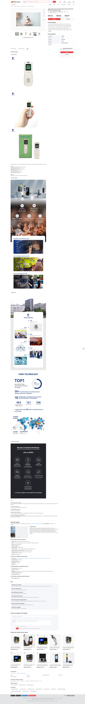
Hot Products (24, 698)
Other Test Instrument (14, 684)
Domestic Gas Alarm (13, 676)
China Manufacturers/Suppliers (35, 698)
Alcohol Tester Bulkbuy (33, 691)
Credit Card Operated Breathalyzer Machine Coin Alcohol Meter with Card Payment (16, 648)
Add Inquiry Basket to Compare (28, 37)
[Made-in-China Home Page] (15, 2)
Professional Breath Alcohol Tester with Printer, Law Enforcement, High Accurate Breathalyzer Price (42, 665)
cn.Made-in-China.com (51, 699)
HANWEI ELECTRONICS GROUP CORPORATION (56, 11)
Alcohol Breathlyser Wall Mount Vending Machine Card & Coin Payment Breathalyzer (29, 665)
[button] (51, 1)
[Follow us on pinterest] (72, 695)
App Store (13, 695)
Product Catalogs (23, 673)
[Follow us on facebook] (67, 695)
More (11, 692)
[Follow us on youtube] (71, 695)
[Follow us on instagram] (70, 695)
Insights (61, 698)
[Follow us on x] (68, 695)
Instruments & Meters (16, 6)
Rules (74, 4)
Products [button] (24, 1)
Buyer (54, 4)
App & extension (63, 4)
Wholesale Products (42, 698)
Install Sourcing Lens (33, 695)
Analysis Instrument (23, 6)
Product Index (57, 698)
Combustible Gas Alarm (26, 558)
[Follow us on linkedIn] (73, 695)
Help (58, 4)
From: (14, 616)
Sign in (73, 2)
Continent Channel (53, 698)
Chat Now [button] (68, 19)
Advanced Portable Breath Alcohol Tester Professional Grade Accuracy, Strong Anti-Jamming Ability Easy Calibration (55, 665)
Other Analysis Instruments (30, 6)
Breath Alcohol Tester (34, 558)
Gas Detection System (46, 558)
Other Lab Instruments (30, 684)
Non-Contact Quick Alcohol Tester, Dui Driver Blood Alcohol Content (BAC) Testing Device (55, 648)
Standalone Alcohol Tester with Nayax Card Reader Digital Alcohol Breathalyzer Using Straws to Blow (42, 648)
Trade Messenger (24, 695)
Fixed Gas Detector (40, 558)
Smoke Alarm (28, 676)
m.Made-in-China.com (44, 699)
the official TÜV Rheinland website (36, 523)
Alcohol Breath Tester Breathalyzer (16, 691)
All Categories (14, 4)
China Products (29, 698)
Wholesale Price (48, 698)
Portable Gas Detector (20, 558)
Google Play (18, 695)
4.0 (64, 49)
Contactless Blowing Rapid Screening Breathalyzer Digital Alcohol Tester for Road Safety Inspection (68, 665)
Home (11, 6)
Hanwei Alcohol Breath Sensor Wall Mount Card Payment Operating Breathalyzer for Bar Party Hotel (68, 648)
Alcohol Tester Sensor (26, 691)
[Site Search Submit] (54, 2)
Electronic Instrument (22, 684)
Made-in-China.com (38, 699)
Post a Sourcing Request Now (35, 628)
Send (17, 628)
